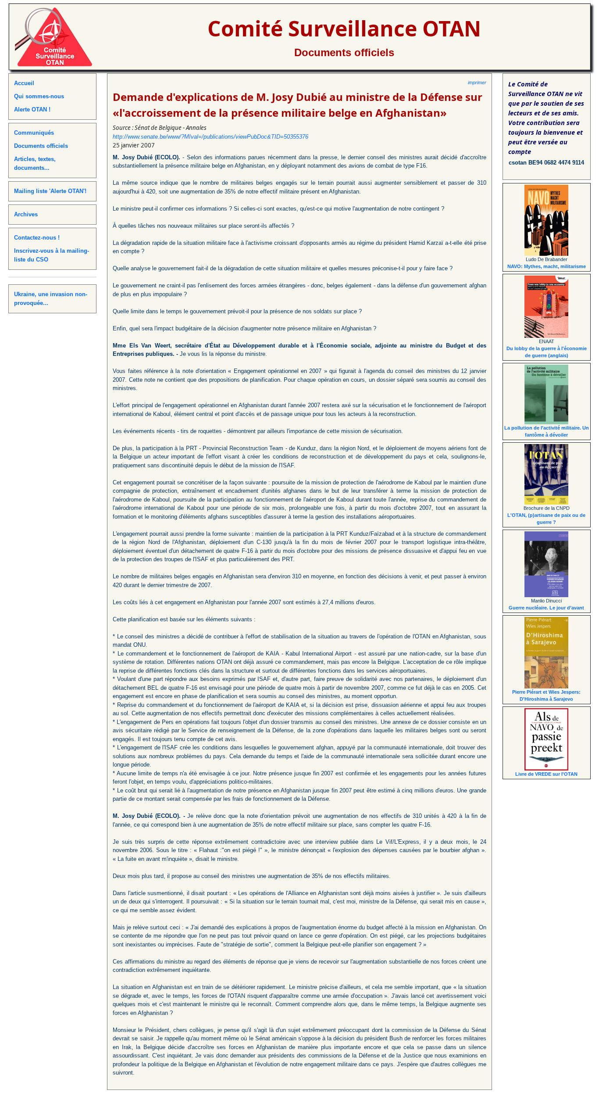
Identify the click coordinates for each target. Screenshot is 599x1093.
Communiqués (34, 132)
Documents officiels (344, 52)
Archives (26, 214)
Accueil (24, 83)
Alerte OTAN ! (32, 109)
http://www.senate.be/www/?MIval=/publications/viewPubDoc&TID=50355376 (210, 136)
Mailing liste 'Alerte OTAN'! (50, 191)
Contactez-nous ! (37, 237)
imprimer (477, 82)
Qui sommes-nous (39, 96)
